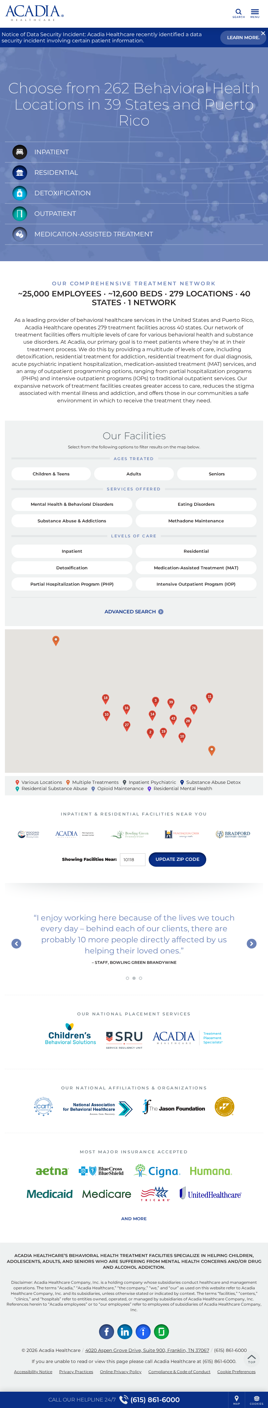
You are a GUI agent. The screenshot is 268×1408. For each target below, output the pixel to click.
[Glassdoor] (161, 1331)
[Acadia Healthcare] (34, 13)
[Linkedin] (124, 1331)
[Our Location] (236, 1400)
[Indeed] (143, 1331)
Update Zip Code (177, 859)
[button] (56, 641)
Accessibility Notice (33, 1371)
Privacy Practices (76, 1371)
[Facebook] (106, 1331)
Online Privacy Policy (121, 1371)
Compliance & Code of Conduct (179, 1371)
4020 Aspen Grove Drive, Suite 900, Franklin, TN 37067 (147, 1350)
